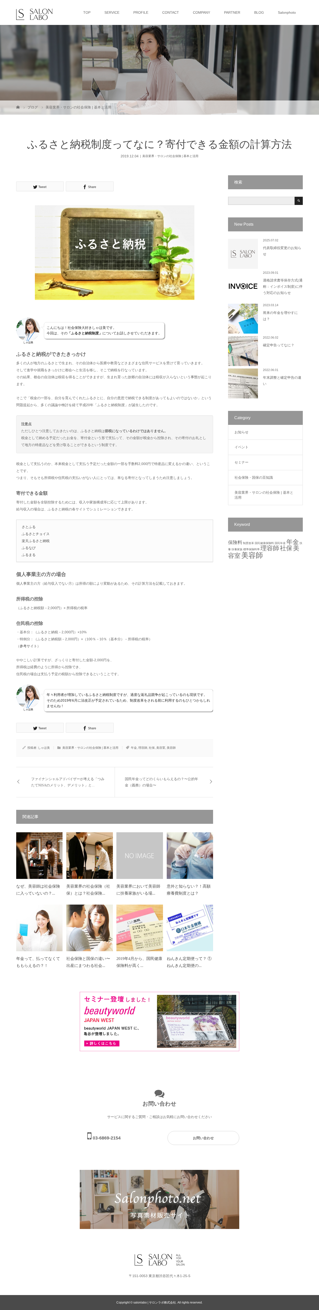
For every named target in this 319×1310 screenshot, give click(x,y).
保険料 (235, 542)
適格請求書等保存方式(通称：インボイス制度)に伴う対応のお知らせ (283, 287)
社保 (152, 747)
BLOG (259, 12)
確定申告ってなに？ (278, 345)
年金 (134, 747)
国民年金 (280, 543)
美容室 (160, 747)
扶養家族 (237, 549)
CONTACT (170, 12)
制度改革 (248, 543)
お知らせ (241, 432)
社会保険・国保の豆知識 (254, 477)
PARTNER (232, 12)
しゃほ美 (44, 747)
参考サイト (28, 646)
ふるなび (29, 548)
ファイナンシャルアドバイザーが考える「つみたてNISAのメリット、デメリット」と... (67, 782)
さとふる (29, 527)
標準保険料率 (251, 549)
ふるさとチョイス (36, 534)
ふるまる (29, 555)
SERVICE (111, 12)
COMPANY (201, 12)
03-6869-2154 (107, 1137)
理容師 (142, 747)
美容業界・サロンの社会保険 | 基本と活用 (170, 156)
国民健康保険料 (264, 543)
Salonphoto (287, 12)
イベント (241, 447)
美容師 (171, 747)
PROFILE (140, 12)
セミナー (241, 462)
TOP (86, 12)
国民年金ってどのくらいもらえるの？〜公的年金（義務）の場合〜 (161, 782)
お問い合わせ (203, 1138)
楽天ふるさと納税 (36, 541)
